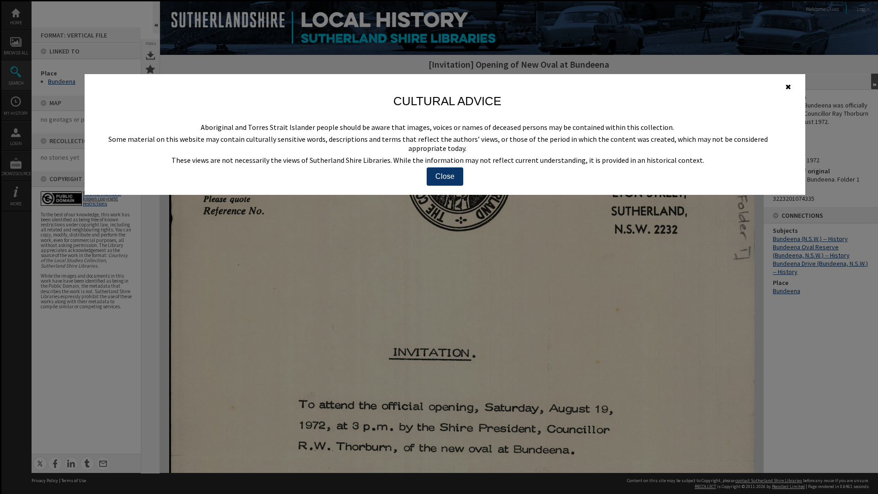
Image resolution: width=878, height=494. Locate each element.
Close (445, 176)
